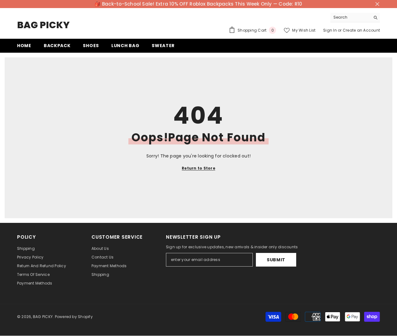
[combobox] (350, 17)
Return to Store (198, 168)
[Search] (355, 17)
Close (377, 4)
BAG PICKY (43, 316)
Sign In (330, 30)
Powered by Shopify (74, 316)
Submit (276, 260)
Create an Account (361, 30)
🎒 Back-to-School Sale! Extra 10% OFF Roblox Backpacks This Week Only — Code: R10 (198, 4)
